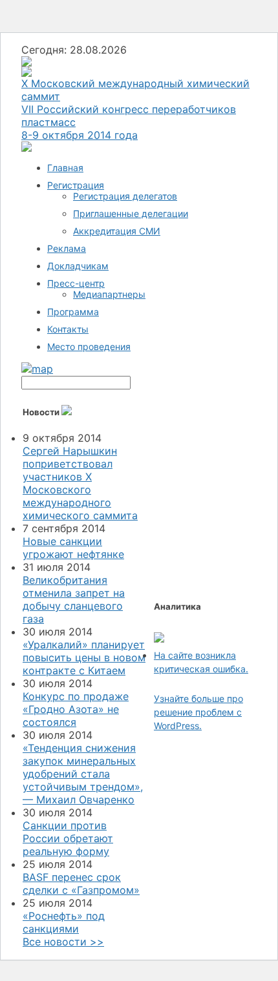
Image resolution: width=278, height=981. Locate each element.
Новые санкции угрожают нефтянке (73, 548)
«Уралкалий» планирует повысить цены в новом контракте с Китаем (84, 657)
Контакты (68, 329)
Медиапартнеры (109, 294)
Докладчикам (78, 265)
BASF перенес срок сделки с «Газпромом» (81, 883)
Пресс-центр (76, 283)
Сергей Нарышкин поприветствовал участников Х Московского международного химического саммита (80, 483)
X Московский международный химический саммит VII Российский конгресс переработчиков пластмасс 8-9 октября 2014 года (135, 109)
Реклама (66, 248)
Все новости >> (63, 941)
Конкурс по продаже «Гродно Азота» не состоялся (76, 709)
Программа (73, 311)
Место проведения (89, 346)
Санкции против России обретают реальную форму (68, 838)
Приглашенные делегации (130, 213)
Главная (65, 167)
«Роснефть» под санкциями (64, 922)
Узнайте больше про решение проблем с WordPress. (198, 712)
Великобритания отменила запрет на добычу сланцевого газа (74, 599)
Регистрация (75, 185)
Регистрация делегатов (125, 196)
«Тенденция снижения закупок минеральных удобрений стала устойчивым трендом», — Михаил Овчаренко (83, 773)
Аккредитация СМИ (116, 230)
